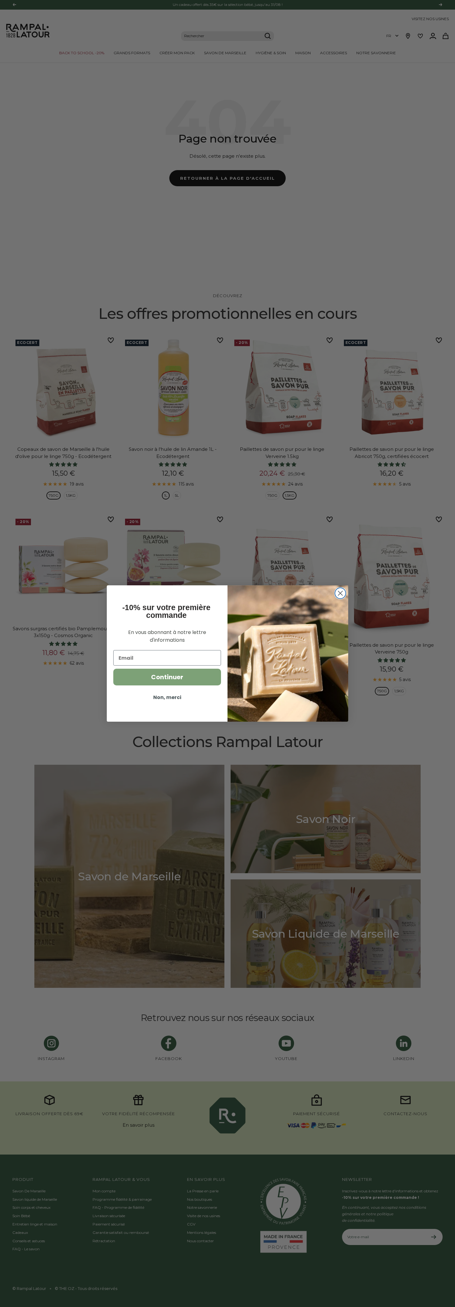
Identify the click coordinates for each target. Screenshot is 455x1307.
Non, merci (167, 697)
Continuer (167, 677)
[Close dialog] (340, 593)
